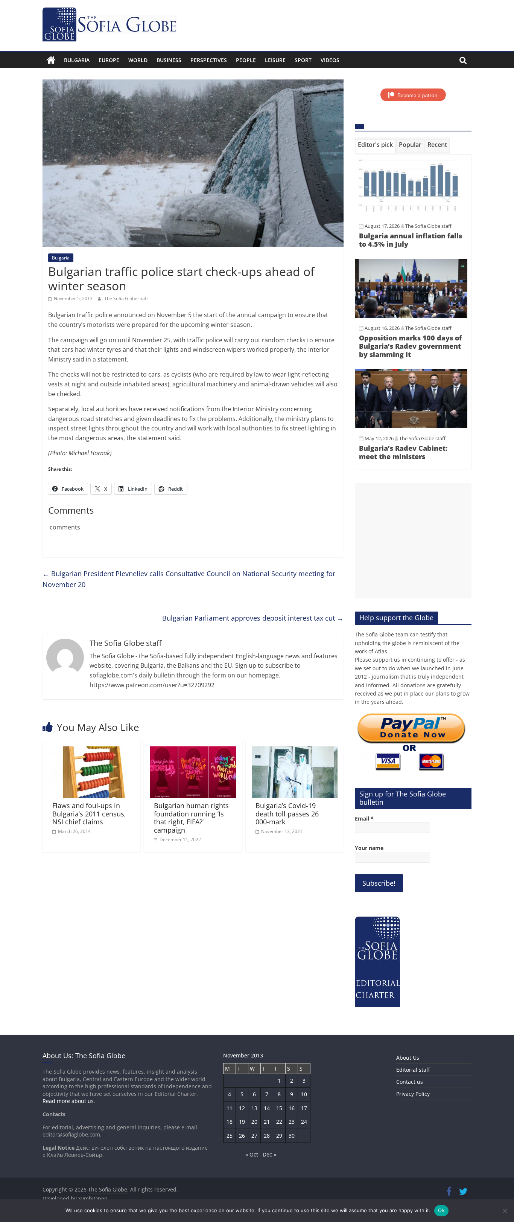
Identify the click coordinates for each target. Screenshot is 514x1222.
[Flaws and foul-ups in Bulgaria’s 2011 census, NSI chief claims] (91, 751)
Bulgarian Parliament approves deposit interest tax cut (253, 617)
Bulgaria (77, 60)
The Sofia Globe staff (126, 298)
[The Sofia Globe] (51, 60)
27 (254, 1135)
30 (292, 1135)
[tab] (375, 146)
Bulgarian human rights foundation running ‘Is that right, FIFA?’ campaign (191, 817)
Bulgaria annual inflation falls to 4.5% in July (410, 240)
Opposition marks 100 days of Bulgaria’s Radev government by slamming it (410, 346)
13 (254, 1108)
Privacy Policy (413, 1093)
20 (254, 1121)
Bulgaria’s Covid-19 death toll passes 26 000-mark (287, 813)
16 (292, 1108)
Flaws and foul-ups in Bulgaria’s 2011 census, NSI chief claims (89, 813)
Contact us (409, 1081)
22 (279, 1121)
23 (292, 1121)
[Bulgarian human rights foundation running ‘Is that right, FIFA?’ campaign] (193, 751)
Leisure (275, 60)
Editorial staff (413, 1069)
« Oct (251, 1154)
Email (364, 818)
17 (304, 1108)
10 (304, 1094)
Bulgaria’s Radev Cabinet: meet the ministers (403, 452)
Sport (303, 60)
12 (242, 1108)
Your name (369, 847)
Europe (109, 60)
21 (267, 1121)
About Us (407, 1057)
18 (230, 1121)
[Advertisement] (413, 540)
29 (279, 1135)
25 (230, 1135)
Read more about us (68, 1101)
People (246, 60)
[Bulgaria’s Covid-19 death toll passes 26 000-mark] (295, 751)
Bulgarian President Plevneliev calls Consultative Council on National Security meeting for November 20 (189, 579)
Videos (330, 60)
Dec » (269, 1154)
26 (242, 1135)
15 (279, 1108)
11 (230, 1108)
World (138, 60)
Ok (441, 1210)
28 (267, 1135)
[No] (504, 1210)
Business (169, 60)
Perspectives (208, 60)
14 (267, 1108)
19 (242, 1121)
